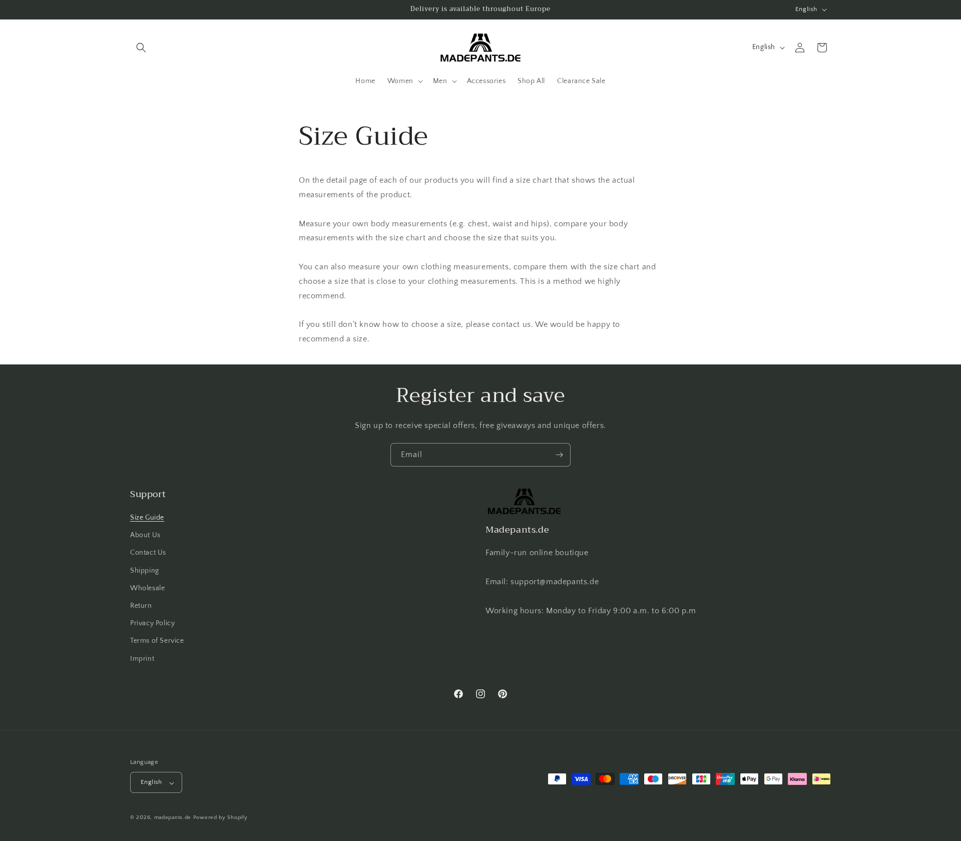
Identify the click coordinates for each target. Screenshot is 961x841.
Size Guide (147, 518)
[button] (141, 48)
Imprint (142, 659)
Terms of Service (157, 641)
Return (141, 606)
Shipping (144, 571)
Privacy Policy (152, 624)
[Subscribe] (559, 455)
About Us (145, 536)
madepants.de (172, 818)
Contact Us (148, 553)
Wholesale (147, 588)
